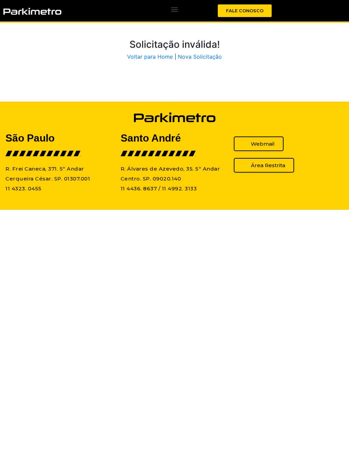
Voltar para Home (150, 56)
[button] (174, 9)
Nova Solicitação (200, 56)
